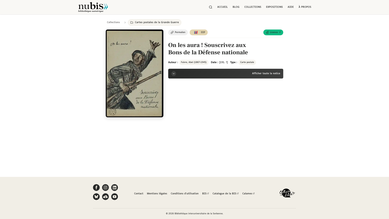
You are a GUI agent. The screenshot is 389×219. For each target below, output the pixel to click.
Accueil (222, 7)
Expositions (274, 7)
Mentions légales (157, 193)
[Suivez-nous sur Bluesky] (96, 196)
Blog (236, 7)
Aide (291, 7)
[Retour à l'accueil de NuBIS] (93, 7)
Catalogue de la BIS (224, 193)
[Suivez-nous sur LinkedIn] (114, 187)
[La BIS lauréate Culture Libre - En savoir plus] (287, 193)
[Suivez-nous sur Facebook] (96, 187)
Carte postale (247, 62)
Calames (247, 193)
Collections (252, 7)
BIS (204, 193)
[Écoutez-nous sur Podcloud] (105, 196)
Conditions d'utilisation (185, 193)
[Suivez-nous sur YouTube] (114, 196)
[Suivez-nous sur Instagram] (105, 187)
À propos (305, 7)
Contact (138, 193)
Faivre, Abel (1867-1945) (194, 62)
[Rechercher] (210, 7)
